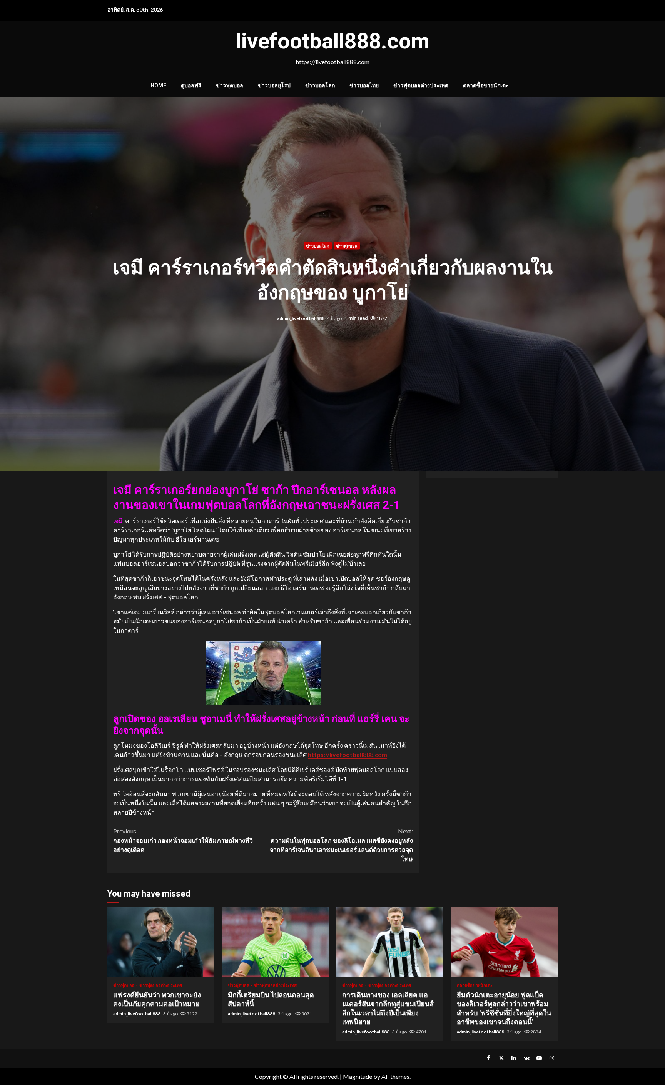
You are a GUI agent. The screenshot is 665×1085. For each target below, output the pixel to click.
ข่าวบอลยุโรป (274, 85)
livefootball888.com (332, 41)
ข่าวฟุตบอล (229, 85)
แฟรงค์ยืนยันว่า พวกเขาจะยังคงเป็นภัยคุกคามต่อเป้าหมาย (160, 942)
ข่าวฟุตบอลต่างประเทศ (420, 85)
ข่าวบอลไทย (364, 85)
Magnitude (357, 1076)
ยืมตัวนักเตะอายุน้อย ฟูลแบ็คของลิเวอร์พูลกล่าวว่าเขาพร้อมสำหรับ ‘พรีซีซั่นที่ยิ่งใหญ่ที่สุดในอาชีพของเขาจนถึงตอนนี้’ (504, 942)
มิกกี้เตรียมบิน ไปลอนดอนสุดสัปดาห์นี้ (275, 942)
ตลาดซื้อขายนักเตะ (486, 85)
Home (158, 85)
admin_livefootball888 (301, 318)
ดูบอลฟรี (191, 85)
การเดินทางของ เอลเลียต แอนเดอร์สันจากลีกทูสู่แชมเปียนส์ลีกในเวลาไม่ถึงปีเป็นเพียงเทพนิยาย (389, 942)
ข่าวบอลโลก (320, 85)
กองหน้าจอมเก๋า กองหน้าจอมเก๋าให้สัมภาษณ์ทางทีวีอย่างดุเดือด (183, 840)
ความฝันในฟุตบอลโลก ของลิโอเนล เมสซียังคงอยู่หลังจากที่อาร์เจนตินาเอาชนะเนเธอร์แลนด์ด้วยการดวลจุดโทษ (341, 844)
